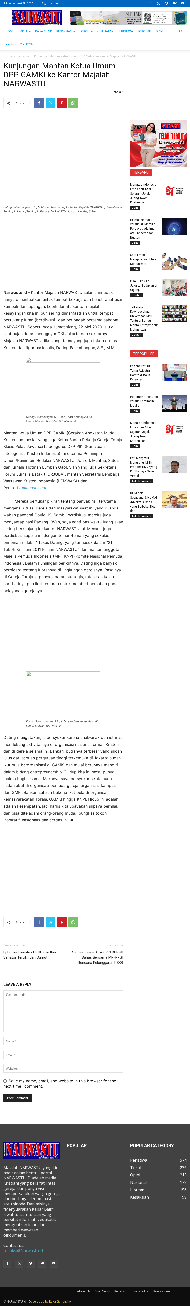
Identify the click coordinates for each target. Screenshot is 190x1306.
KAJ (69, 1301)
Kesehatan (105, 31)
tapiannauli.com (33, 487)
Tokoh (84, 31)
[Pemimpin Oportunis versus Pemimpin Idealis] (174, 403)
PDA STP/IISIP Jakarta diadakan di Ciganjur (143, 285)
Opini (159, 31)
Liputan (136, 295)
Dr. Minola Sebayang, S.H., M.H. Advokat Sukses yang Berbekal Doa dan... (144, 502)
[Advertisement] (63, 254)
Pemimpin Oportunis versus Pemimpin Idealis (144, 401)
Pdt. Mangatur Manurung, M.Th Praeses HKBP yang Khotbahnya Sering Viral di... (143, 467)
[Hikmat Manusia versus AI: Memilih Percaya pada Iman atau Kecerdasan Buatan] (174, 226)
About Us (83, 1291)
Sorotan (144, 31)
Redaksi (119, 1291)
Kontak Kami (162, 1291)
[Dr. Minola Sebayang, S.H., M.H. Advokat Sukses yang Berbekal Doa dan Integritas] (174, 499)
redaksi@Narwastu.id (23, 1250)
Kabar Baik (43, 31)
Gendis (62, 1301)
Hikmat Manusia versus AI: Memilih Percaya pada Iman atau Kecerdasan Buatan (143, 228)
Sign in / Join (50, 3)
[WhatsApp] (73, 103)
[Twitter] (158, 3)
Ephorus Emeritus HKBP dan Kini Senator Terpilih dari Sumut (29, 955)
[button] (181, 31)
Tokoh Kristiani (141, 481)
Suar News (102, 1291)
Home (7, 56)
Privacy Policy (139, 1291)
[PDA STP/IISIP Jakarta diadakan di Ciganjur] (174, 287)
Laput (23, 31)
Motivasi (26, 43)
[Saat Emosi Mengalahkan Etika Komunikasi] (174, 261)
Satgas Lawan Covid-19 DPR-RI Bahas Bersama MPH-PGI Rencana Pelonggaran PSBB (97, 957)
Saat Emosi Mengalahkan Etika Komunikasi (143, 259)
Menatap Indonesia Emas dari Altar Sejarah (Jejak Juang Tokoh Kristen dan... (143, 193)
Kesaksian (64, 31)
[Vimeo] (166, 3)
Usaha (10, 43)
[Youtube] (183, 3)
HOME (10, 31)
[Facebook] (150, 3)
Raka (52, 1301)
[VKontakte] (174, 3)
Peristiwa (125, 31)
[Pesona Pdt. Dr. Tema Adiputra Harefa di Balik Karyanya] (174, 372)
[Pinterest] (62, 103)
